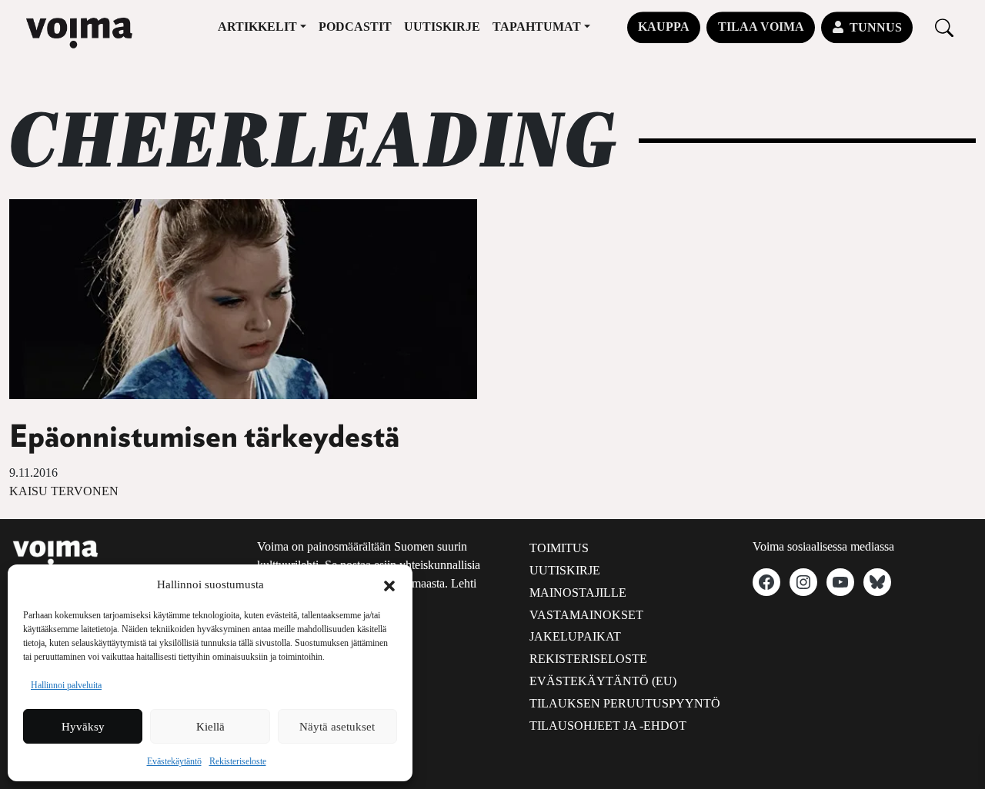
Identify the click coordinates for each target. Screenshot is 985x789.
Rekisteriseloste (237, 761)
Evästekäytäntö (174, 761)
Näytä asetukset (337, 727)
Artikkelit (257, 26)
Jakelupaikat (575, 636)
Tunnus (876, 27)
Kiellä (210, 727)
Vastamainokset (586, 614)
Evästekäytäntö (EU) (602, 680)
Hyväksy (83, 727)
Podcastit (355, 26)
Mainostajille (577, 592)
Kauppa (664, 26)
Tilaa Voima (761, 26)
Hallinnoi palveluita (66, 685)
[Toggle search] (944, 27)
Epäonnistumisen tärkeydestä (204, 437)
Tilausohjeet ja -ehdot (607, 725)
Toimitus (559, 547)
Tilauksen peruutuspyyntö (624, 703)
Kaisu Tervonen (64, 491)
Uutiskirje (442, 26)
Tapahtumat (536, 26)
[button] (389, 584)
